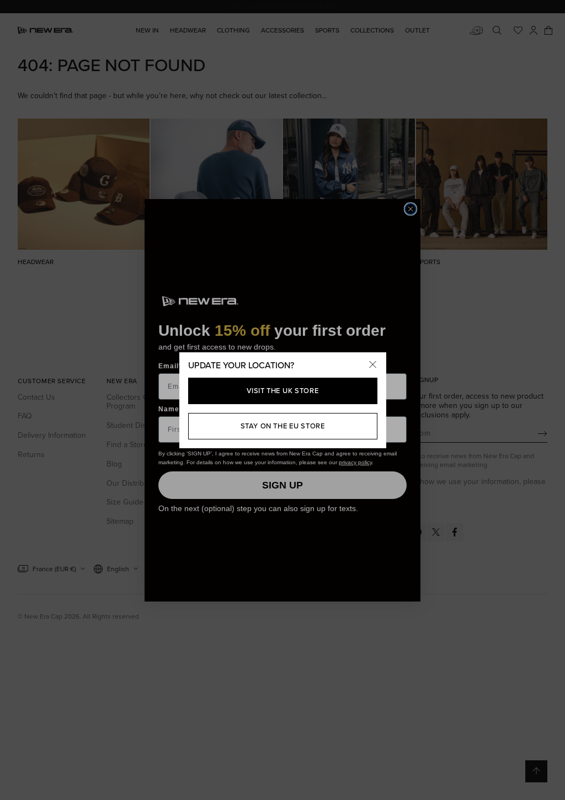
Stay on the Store (283, 426)
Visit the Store (283, 390)
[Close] (373, 366)
